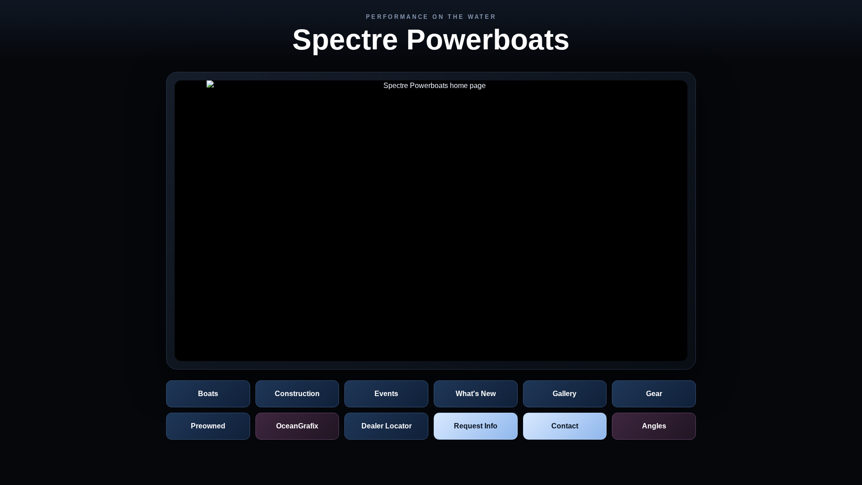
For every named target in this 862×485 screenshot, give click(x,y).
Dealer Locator (386, 426)
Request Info (475, 426)
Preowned (208, 426)
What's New (476, 393)
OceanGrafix (297, 426)
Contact (564, 426)
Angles (654, 426)
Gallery (564, 393)
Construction (297, 393)
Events (386, 393)
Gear (654, 393)
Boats (208, 393)
